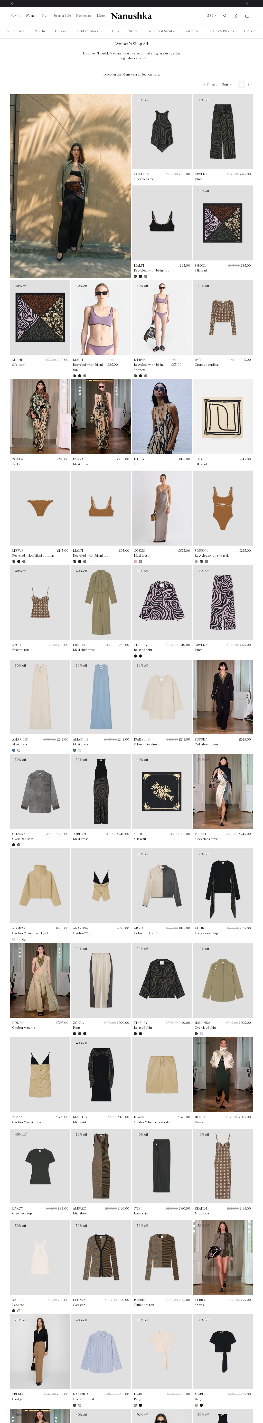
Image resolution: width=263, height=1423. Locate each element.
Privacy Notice (143, 776)
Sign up (131, 751)
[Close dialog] (182, 669)
